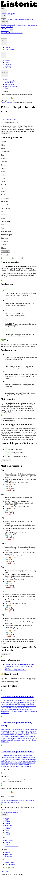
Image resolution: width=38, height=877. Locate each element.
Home (3, 102)
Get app (3, 28)
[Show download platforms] (11, 31)
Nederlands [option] (8, 825)
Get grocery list (6, 133)
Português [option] (8, 827)
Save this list (5, 251)
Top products (16, 19)
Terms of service (10, 864)
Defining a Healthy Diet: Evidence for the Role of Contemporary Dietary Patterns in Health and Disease (20, 666)
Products (3, 19)
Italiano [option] (7, 832)
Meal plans (23, 19)
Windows (17, 33)
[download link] (5, 812)
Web (12, 33)
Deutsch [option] (7, 821)
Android (3, 33)
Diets (2, 25)
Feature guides (10, 14)
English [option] (7, 818)
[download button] (6, 99)
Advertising (8, 854)
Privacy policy (9, 863)
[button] (3, 36)
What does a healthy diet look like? (15, 670)
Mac (21, 33)
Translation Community (12, 846)
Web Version (9, 840)
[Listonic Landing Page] (19, 6)
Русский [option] (7, 834)
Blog (11, 27)
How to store (18, 25)
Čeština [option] (7, 830)
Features (3, 14)
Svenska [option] (7, 829)
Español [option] (7, 823)
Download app (5, 31)
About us (7, 852)
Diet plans (30, 19)
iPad (9, 33)
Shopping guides (9, 25)
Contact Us (8, 856)
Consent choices (6, 871)
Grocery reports (27, 25)
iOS (7, 33)
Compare (9, 19)
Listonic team (11, 119)
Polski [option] (6, 820)
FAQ (6, 844)
